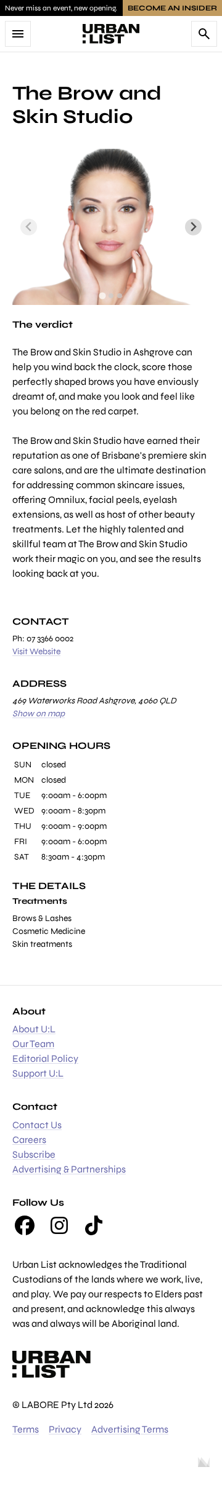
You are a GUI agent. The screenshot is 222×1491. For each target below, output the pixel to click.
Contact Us (37, 1125)
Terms (25, 1429)
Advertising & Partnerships (69, 1169)
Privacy (65, 1429)
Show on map (38, 713)
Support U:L (38, 1073)
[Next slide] (193, 227)
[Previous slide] (28, 227)
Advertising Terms (129, 1429)
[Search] (204, 34)
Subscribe (34, 1154)
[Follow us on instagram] (59, 1225)
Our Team (33, 1044)
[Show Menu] (18, 34)
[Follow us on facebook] (24, 1225)
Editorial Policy (45, 1058)
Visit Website (36, 651)
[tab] (102, 296)
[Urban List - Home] (111, 34)
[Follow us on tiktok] (93, 1225)
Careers (29, 1139)
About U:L (34, 1029)
